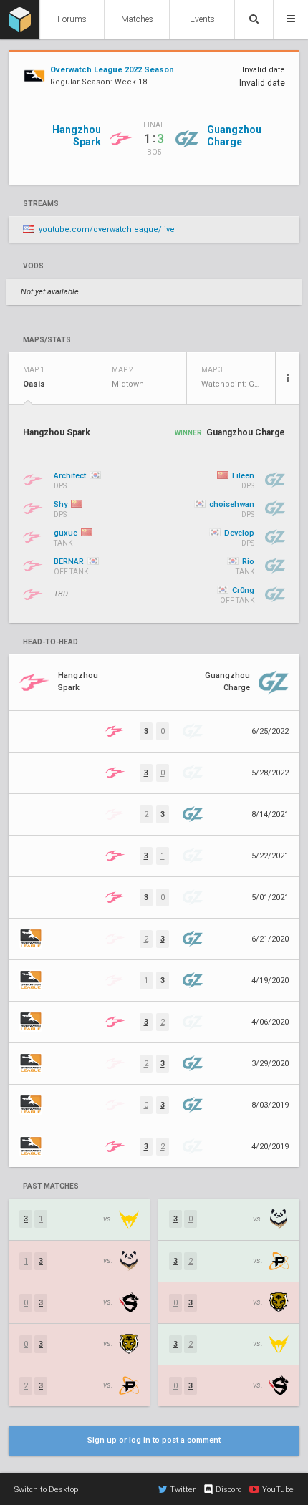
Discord (229, 1489)
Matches (137, 19)
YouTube (278, 1489)
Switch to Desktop (46, 1490)
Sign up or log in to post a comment (154, 1440)
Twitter (183, 1489)
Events (202, 19)
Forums (72, 19)
